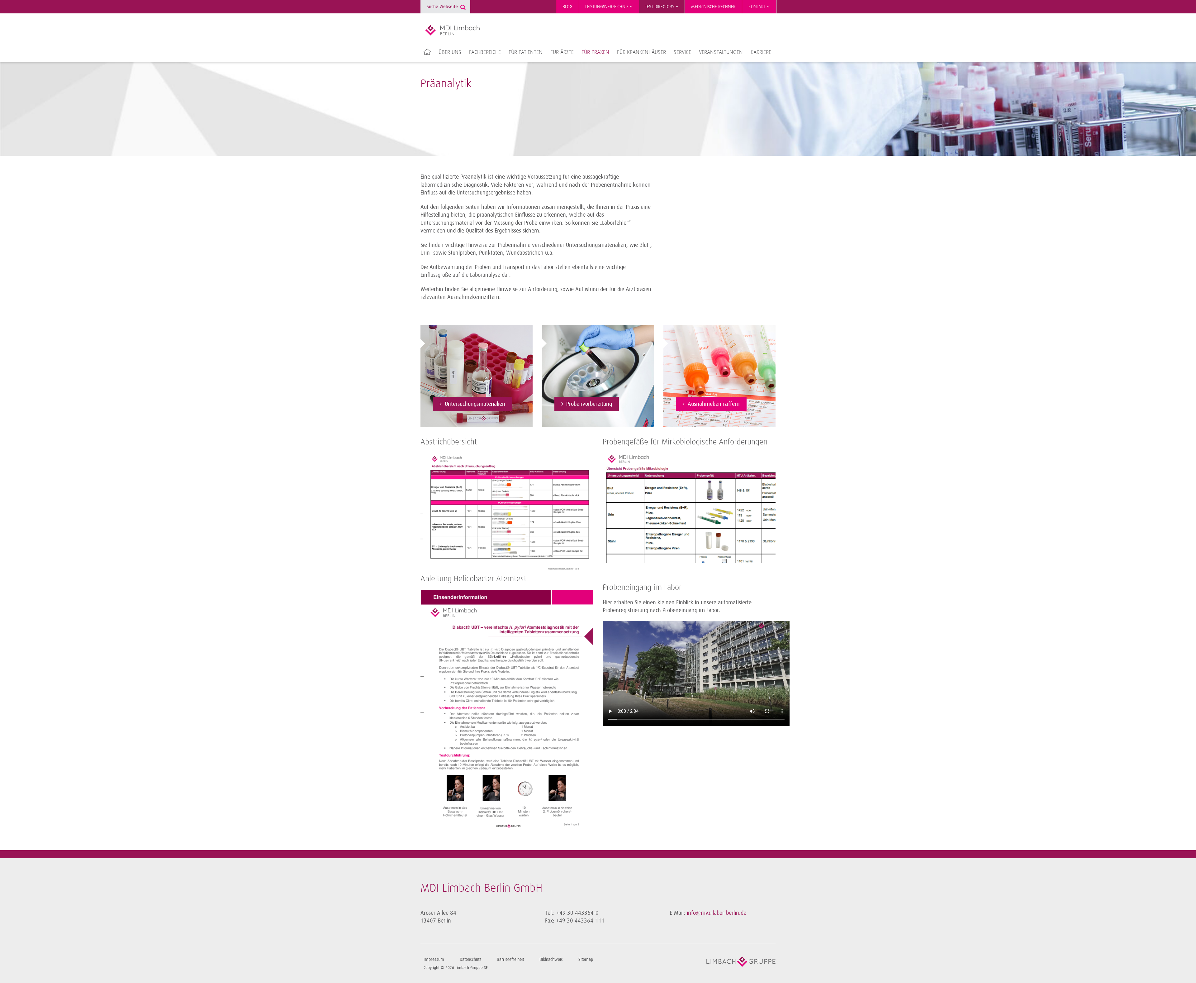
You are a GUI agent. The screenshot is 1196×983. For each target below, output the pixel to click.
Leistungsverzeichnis (607, 6)
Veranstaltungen (721, 52)
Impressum (434, 959)
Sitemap (585, 959)
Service (682, 52)
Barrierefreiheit (510, 959)
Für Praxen (595, 52)
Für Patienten (526, 52)
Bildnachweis (551, 959)
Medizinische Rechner (713, 6)
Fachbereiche (485, 52)
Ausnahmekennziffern (714, 404)
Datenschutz (470, 959)
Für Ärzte (562, 52)
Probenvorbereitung (589, 404)
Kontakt (757, 6)
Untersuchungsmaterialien (475, 404)
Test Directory (660, 6)
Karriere (761, 52)
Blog (567, 6)
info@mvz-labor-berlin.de (716, 913)
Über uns (450, 52)
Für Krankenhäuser (641, 52)
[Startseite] (452, 30)
